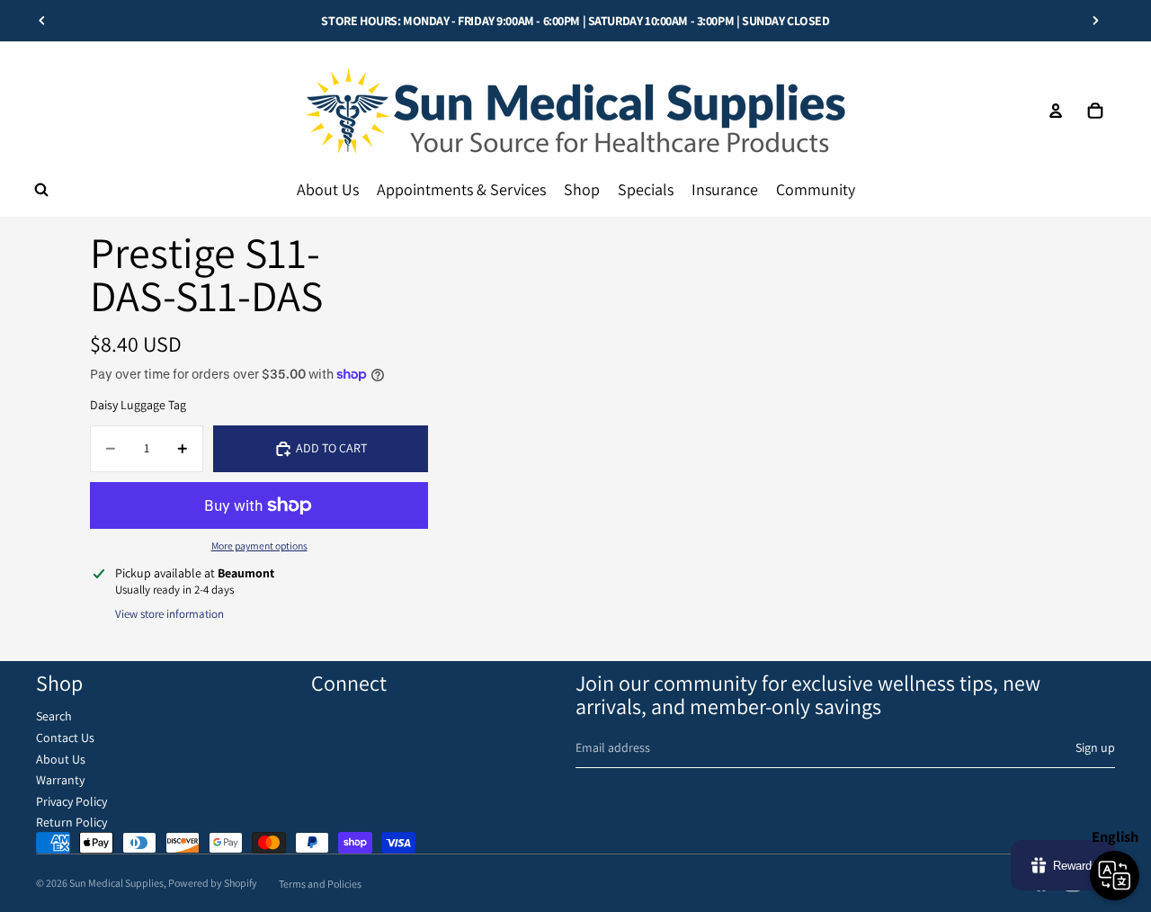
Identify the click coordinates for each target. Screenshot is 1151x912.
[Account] (1055, 110)
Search (54, 716)
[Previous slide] (42, 20)
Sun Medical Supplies (116, 883)
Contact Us (65, 737)
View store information (169, 613)
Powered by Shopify (212, 883)
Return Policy (71, 822)
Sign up (1095, 747)
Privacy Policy (71, 801)
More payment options (259, 545)
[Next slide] (1095, 20)
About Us (60, 759)
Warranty (60, 780)
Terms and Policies (320, 883)
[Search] (41, 190)
